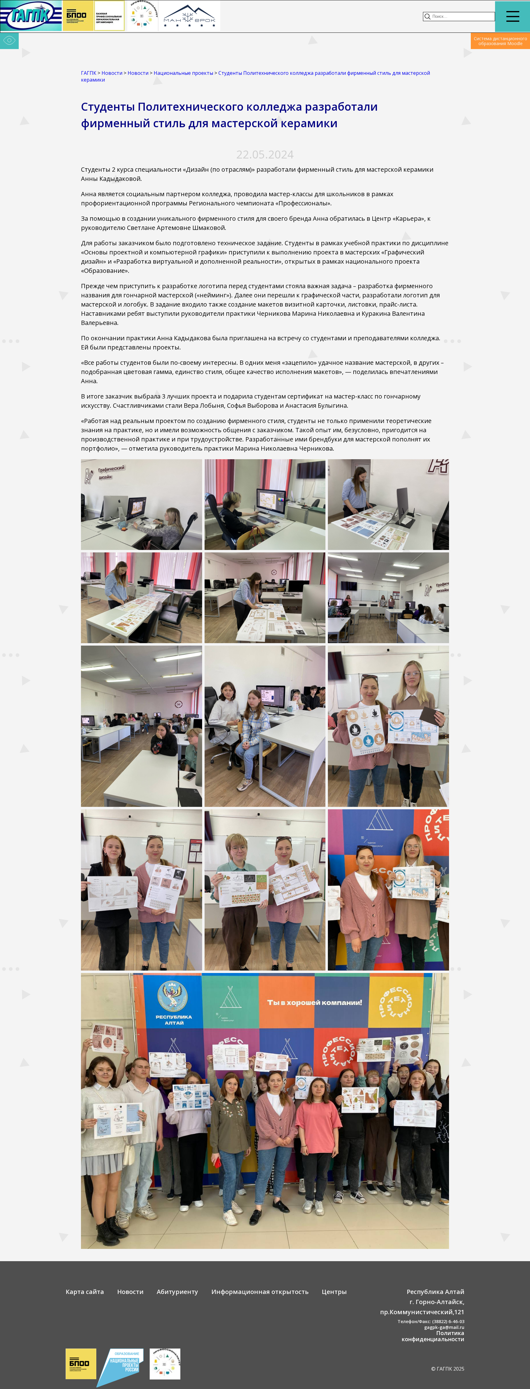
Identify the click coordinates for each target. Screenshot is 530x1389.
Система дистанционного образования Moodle (500, 41)
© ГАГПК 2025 (447, 1368)
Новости (130, 1292)
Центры (334, 1292)
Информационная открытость (260, 1292)
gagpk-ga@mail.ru (444, 1327)
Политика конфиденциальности (433, 1336)
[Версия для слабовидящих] (9, 41)
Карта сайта (85, 1292)
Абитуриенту (177, 1292)
